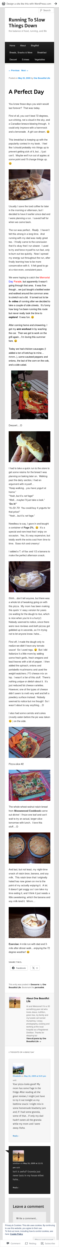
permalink (39, 987)
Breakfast (42, 52)
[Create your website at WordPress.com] (29, 3)
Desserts (35, 984)
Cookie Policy (16, 1234)
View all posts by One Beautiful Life (36, 1040)
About (23, 45)
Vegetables (40, 59)
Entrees (25, 59)
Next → (24, 70)
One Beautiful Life (42, 78)
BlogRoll (35, 45)
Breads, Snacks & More (21, 52)
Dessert (13, 59)
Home (12, 45)
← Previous (14, 70)
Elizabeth (17, 1076)
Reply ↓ (16, 1136)
